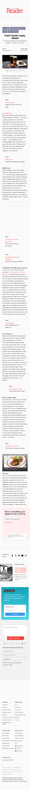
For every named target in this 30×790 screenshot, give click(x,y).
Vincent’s (5, 476)
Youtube (19, 751)
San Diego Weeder (7, 760)
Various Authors (6, 50)
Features (5, 702)
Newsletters (18, 733)
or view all (8, 522)
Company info (6, 757)
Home (4, 767)
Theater (17, 717)
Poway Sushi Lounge (15, 389)
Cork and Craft (10, 102)
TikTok (18, 748)
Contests (18, 710)
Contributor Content (8, 717)
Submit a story (19, 738)
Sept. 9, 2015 (24, 50)
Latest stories (6, 710)
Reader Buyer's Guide (6, 723)
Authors (4, 707)
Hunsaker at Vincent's (12, 446)
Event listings (19, 712)
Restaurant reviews (8, 748)
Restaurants (6, 746)
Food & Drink (6, 730)
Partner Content (7, 720)
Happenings (18, 702)
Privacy (10, 772)
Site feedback (19, 735)
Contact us (5, 769)
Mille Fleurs (9, 159)
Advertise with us (15, 769)
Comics (4, 715)
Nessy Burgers (9, 323)
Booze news (6, 738)
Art (16, 705)
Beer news (5, 735)
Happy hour (5, 743)
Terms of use (18, 772)
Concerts (18, 707)
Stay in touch (19, 730)
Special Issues (6, 712)
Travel (17, 720)
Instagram (19, 746)
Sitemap (4, 772)
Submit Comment (14, 638)
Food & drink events (8, 741)
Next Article (18, 564)
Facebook (19, 741)
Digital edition (6, 774)
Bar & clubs (5, 733)
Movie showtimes (20, 715)
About (9, 767)
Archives (5, 705)
